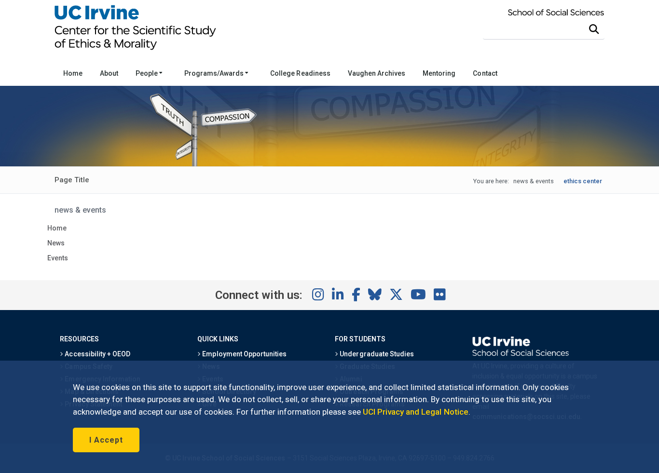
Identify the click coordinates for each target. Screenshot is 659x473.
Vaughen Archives (376, 73)
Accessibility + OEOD (96, 354)
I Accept (106, 440)
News (56, 243)
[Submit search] (593, 29)
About (109, 73)
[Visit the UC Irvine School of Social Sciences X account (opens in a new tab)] (396, 295)
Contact (485, 73)
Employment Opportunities (244, 354)
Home (72, 73)
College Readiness (300, 73)
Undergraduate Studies (376, 354)
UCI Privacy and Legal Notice (415, 412)
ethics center (582, 181)
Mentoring (439, 73)
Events (57, 258)
